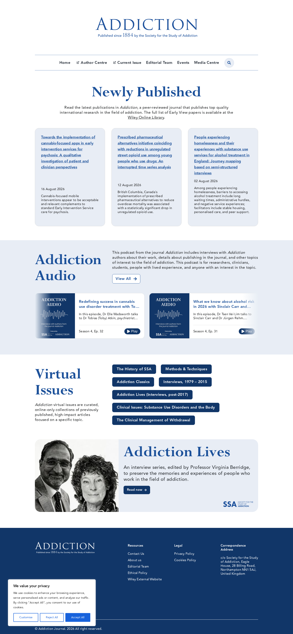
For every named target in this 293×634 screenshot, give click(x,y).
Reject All (52, 617)
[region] (52, 602)
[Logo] (146, 9)
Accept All (77, 617)
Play (134, 331)
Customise (25, 617)
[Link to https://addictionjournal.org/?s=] (229, 63)
